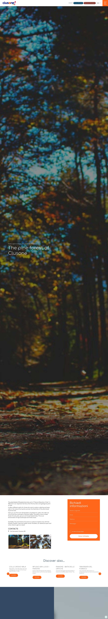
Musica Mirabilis (78, 3)
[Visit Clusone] (9, 3)
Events (71, 3)
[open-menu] (105, 3)
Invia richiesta (84, 536)
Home (9, 243)
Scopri (13, 575)
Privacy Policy (80, 531)
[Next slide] (100, 573)
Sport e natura (17, 243)
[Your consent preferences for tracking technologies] (106, 617)
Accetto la (78, 531)
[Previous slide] (8, 573)
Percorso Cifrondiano (89, 3)
